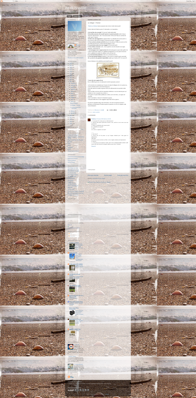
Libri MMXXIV (78, 286)
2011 (70, 117)
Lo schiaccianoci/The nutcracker (75, 108)
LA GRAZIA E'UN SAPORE (79, 277)
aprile (72, 99)
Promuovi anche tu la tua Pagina (74, 227)
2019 (70, 69)
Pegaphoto (70, 182)
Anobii (69, 149)
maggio (73, 97)
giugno (72, 95)
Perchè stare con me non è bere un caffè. (76, 296)
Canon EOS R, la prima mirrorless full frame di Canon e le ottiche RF (79, 313)
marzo (72, 101)
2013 (70, 81)
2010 (70, 119)
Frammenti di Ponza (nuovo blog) (76, 156)
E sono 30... (77, 344)
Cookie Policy (77, 16)
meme (94, 112)
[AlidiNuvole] (68, 226)
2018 (70, 71)
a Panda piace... (72, 178)
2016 (70, 75)
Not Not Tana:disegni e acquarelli (76, 191)
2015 (70, 77)
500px (69, 145)
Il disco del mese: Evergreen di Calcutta (79, 322)
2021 (70, 65)
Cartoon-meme (72, 356)
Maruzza (78, 45)
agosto (72, 91)
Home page (108, 175)
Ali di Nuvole (75, 8)
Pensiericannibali (72, 172)
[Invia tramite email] (110, 110)
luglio (72, 93)
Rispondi (93, 146)
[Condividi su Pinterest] (116, 110)
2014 (70, 79)
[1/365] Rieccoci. (73, 298)
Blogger (107, 394)
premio (98, 112)
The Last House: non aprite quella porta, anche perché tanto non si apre (79, 246)
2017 (70, 73)
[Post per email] (107, 110)
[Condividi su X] (113, 110)
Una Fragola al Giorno (75, 319)
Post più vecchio (122, 175)
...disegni (77, 330)
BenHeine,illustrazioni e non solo (76, 193)
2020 (70, 67)
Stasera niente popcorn (73, 151)
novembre (73, 85)
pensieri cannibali (74, 242)
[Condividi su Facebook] (114, 110)
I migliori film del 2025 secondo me (79, 266)
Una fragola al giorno (73, 174)
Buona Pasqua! (74, 103)
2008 (70, 123)
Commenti (72, 236)
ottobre (72, 87)
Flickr (69, 143)
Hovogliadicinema (72, 184)
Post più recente (93, 175)
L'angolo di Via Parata (73, 135)
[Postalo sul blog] (111, 110)
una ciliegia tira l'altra (75, 285)
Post (71, 233)
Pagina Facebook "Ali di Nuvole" (75, 140)
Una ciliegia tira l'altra (73, 168)
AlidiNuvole (70, 224)
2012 (70, 115)
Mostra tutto (82, 338)
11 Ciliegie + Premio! (75, 105)
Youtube (70, 141)
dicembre (73, 83)
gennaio (73, 113)
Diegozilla (70, 187)
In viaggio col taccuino (73, 195)
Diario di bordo (73, 252)
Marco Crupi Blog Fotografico (73, 308)
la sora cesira (71, 189)
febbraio (73, 111)
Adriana (96, 26)
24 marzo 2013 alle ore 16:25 (103, 118)
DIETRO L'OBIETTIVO (74, 329)
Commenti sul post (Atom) (98, 178)
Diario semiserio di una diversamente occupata (73, 170)
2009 (70, 121)
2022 (70, 63)
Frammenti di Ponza (73, 158)
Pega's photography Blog (76, 301)
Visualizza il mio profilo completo (75, 57)
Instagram (70, 147)
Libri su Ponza (71, 162)
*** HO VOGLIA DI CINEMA (76, 264)
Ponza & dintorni (72, 160)
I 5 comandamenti (78, 364)
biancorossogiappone (73, 185)
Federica (90, 26)
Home (69, 16)
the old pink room (72, 176)
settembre (73, 89)
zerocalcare (70, 180)
